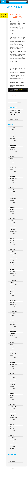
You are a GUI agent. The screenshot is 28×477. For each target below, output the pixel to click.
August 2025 (12, 154)
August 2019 (12, 313)
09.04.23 (4, 14)
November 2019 (13, 306)
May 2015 (12, 426)
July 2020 (12, 289)
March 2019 (12, 324)
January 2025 (12, 169)
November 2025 (13, 147)
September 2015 (13, 417)
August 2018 (12, 340)
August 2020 (12, 286)
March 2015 (12, 430)
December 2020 (13, 278)
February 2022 (13, 247)
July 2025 (12, 156)
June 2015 (12, 424)
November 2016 (13, 386)
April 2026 (12, 136)
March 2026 (12, 138)
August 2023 (12, 207)
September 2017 (13, 364)
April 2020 (12, 295)
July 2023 (12, 209)
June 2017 (12, 371)
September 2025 (13, 151)
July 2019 (12, 315)
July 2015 (12, 422)
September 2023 (13, 205)
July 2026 (12, 129)
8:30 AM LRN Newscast (15, 117)
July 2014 (12, 448)
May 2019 (12, 320)
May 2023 (12, 213)
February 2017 (13, 379)
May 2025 (12, 160)
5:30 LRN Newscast (14, 119)
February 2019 (13, 326)
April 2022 (12, 242)
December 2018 (13, 331)
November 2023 (13, 200)
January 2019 (12, 329)
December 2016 (13, 384)
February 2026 (13, 140)
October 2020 (12, 282)
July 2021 (12, 262)
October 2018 (12, 335)
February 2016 (13, 406)
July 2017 (12, 368)
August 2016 (12, 393)
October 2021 (12, 255)
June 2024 (12, 185)
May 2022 (12, 240)
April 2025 (12, 162)
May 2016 (12, 399)
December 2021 (13, 251)
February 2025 (13, 167)
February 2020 (13, 300)
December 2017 (13, 357)
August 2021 (12, 260)
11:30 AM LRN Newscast (15, 110)
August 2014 (12, 446)
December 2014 (13, 437)
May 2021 (12, 267)
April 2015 (12, 428)
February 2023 (13, 220)
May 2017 (12, 373)
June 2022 (12, 238)
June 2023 (12, 211)
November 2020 (13, 280)
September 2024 (13, 178)
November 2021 (13, 253)
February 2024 (13, 193)
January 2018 (12, 355)
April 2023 (12, 216)
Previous (13, 95)
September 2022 (13, 231)
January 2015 (12, 435)
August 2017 (12, 366)
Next (24, 95)
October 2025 (12, 149)
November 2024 (13, 174)
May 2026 (12, 134)
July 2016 (12, 395)
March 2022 (12, 244)
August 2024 (12, 180)
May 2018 (12, 346)
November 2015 (13, 413)
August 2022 (12, 233)
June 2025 (12, 158)
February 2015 (13, 433)
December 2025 (13, 145)
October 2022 (12, 229)
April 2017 (12, 375)
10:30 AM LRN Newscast (15, 112)
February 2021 (13, 273)
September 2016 (13, 391)
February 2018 (13, 353)
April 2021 (12, 269)
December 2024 (13, 171)
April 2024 (12, 189)
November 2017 (13, 360)
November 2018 (13, 333)
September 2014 (13, 444)
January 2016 (12, 408)
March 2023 (12, 218)
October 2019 (12, 309)
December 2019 (13, 304)
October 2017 (12, 362)
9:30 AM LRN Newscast (15, 114)
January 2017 (12, 382)
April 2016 (12, 402)
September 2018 (13, 337)
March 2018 (12, 351)
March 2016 (12, 404)
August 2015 (12, 419)
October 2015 (12, 415)
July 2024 (12, 182)
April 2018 (12, 348)
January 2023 (12, 222)
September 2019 (13, 311)
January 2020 (12, 302)
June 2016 (12, 397)
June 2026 (12, 131)
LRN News (14, 6)
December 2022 (13, 224)
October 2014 (12, 441)
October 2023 (12, 202)
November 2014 (13, 439)
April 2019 (12, 322)
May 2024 (12, 187)
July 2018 (12, 342)
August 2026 (12, 127)
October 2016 (12, 388)
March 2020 (12, 298)
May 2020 (12, 293)
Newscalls (12, 456)
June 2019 (12, 317)
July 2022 (12, 236)
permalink (17, 90)
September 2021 (13, 258)
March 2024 (12, 191)
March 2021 (12, 271)
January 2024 (12, 196)
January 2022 (12, 249)
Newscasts (21, 89)
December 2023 (13, 198)
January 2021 (12, 275)
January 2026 (12, 143)
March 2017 (12, 377)
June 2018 (12, 344)
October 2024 (12, 176)
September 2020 (13, 284)
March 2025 (12, 165)
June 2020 (12, 291)
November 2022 (13, 227)
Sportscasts (12, 461)
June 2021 (12, 264)
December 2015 (13, 410)
